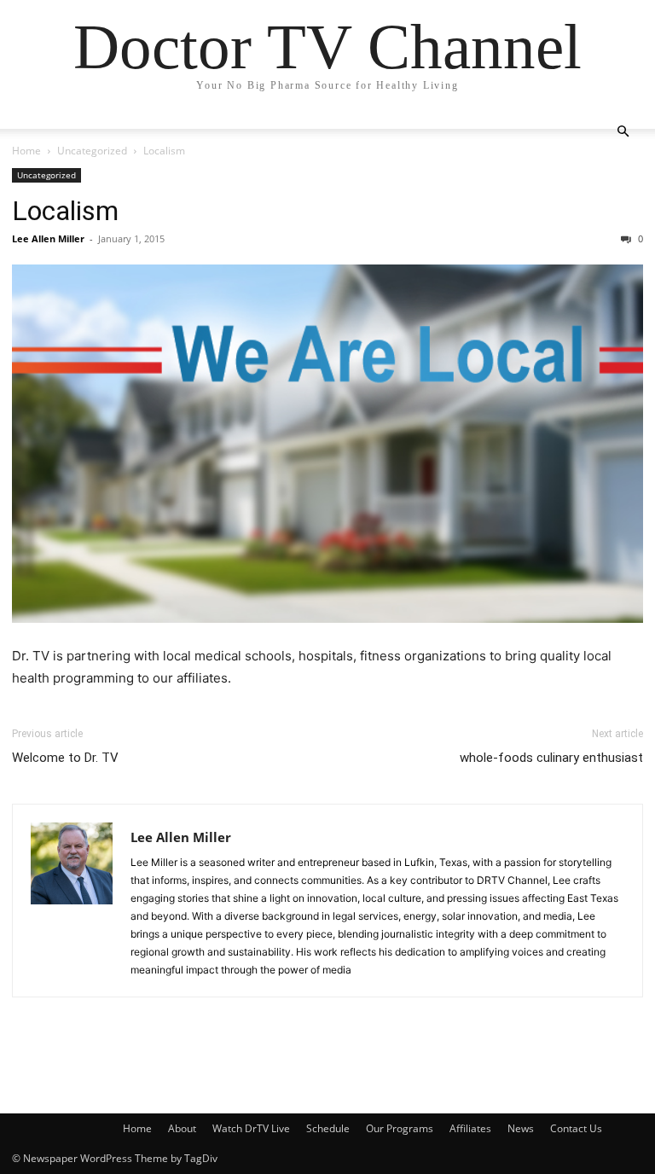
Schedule (328, 1128)
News (520, 1128)
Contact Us (576, 1128)
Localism (65, 211)
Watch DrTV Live (251, 1128)
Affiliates (470, 1128)
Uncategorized (92, 150)
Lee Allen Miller (48, 238)
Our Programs (399, 1128)
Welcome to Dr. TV (65, 757)
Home (26, 150)
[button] (622, 132)
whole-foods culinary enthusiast (551, 757)
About (182, 1128)
